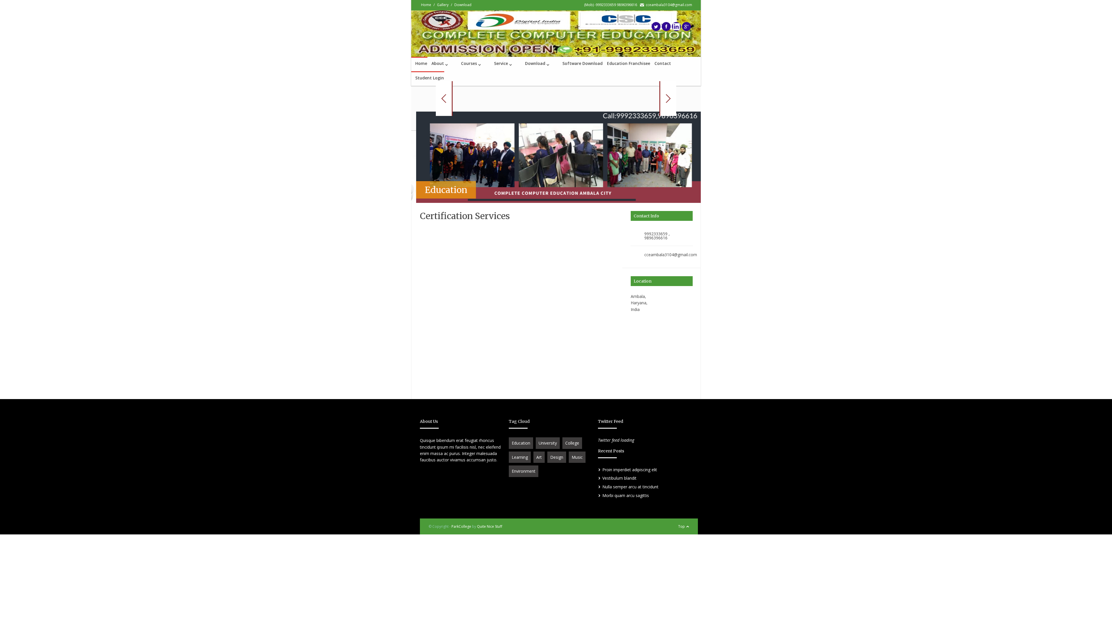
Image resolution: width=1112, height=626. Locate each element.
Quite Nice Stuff (489, 526)
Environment (523, 471)
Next (667, 98)
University (548, 443)
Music (577, 457)
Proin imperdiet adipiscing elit (629, 469)
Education (521, 443)
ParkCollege (461, 526)
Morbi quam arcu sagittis (625, 495)
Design (556, 457)
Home (421, 63)
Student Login (429, 78)
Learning (520, 457)
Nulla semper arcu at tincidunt (630, 486)
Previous (444, 98)
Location (643, 281)
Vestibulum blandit (619, 478)
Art (539, 457)
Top (681, 526)
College (572, 443)
